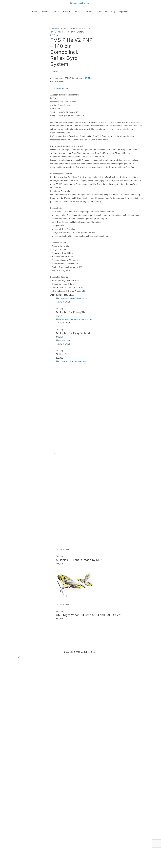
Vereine (55, 11)
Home (34, 11)
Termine (45, 11)
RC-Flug (64, 28)
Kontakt (76, 11)
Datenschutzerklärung (105, 11)
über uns (88, 11)
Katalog (66, 11)
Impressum (124, 11)
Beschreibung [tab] (62, 88)
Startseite (54, 28)
